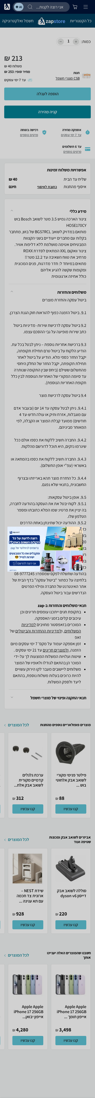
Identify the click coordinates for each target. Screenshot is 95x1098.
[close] (81, 528)
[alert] (47, 549)
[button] (81, 528)
